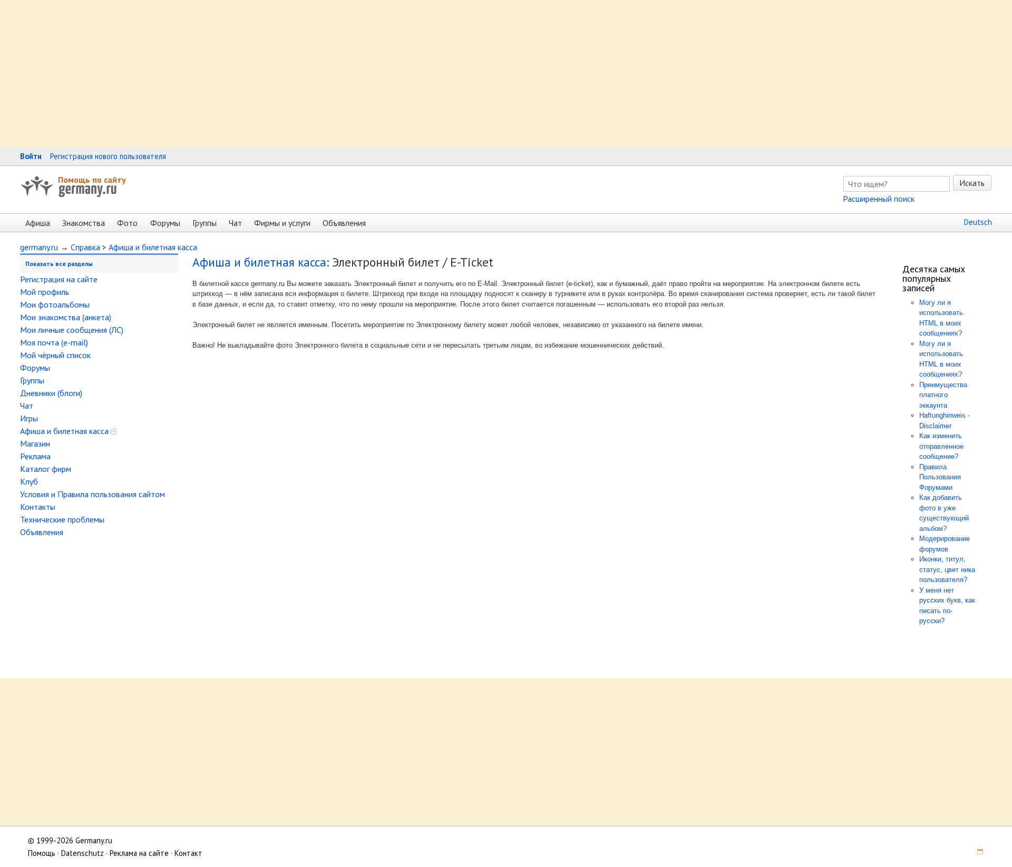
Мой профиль (44, 292)
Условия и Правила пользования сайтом (92, 494)
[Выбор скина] (977, 853)
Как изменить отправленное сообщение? (941, 446)
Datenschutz (82, 853)
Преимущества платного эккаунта (943, 395)
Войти (31, 156)
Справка (85, 247)
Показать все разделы (59, 264)
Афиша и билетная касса (153, 247)
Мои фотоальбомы (55, 304)
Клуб (29, 481)
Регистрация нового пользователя (108, 156)
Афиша (37, 223)
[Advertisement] (316, 73)
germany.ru (39, 247)
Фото (127, 223)
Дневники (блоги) (51, 393)
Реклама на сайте (139, 853)
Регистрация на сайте (59, 279)
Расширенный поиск (878, 198)
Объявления (344, 223)
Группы (204, 223)
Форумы (165, 223)
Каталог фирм (45, 469)
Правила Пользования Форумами (940, 477)
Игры (29, 418)
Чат (235, 223)
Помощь (41, 853)
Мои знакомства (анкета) (65, 317)
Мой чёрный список (55, 355)
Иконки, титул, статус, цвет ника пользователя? (947, 569)
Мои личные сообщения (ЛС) (71, 329)
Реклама (35, 456)
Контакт (188, 853)
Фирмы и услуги (282, 223)
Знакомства (83, 223)
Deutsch (978, 222)
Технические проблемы (62, 519)
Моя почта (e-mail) (54, 342)
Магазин (35, 443)
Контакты (37, 506)
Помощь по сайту (92, 179)
